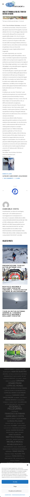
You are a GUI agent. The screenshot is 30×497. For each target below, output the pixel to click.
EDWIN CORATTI (13, 402)
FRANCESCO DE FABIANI (15, 414)
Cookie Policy (8, 494)
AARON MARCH (9, 369)
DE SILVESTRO (20, 400)
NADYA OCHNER (7, 449)
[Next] (23, 190)
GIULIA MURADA (21, 418)
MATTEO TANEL (9, 439)
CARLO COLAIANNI (10, 381)
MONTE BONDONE (8, 446)
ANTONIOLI (24, 374)
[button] (27, 465)
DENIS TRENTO (23, 397)
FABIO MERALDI (21, 404)
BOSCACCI (12, 378)
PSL (14, 458)
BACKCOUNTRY (17, 376)
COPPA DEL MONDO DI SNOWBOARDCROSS (14, 390)
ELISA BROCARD (22, 402)
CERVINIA (20, 381)
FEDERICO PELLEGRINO (15, 407)
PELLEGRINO (18, 453)
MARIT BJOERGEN (15, 434)
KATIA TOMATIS (7, 425)
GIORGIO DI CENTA (10, 418)
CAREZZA (24, 378)
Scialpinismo (23, 176)
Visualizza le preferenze (15, 491)
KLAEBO (14, 425)
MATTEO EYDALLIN (15, 437)
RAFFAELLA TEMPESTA (14, 460)
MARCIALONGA (10, 432)
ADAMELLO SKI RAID (20, 369)
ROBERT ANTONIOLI (15, 463)
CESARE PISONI (15, 383)
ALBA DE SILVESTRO (19, 371)
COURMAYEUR (8, 395)
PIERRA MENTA (17, 456)
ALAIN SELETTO (7, 371)
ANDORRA (5, 374)
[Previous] (7, 190)
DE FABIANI (16, 397)
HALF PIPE (19, 423)
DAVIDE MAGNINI (8, 397)
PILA (23, 456)
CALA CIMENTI (19, 378)
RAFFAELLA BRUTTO (20, 458)
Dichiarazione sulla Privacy (18, 494)
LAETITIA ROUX (22, 425)
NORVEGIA (9, 451)
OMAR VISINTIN (18, 451)
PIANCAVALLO (8, 456)
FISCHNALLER (15, 411)
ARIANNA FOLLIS (8, 376)
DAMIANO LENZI (18, 395)
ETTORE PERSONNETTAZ (11, 404)
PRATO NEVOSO (9, 458)
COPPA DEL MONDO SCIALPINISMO (15, 392)
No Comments (8, 178)
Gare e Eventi (14, 176)
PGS (23, 453)
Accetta (15, 482)
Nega (15, 486)
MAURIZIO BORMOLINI (18, 439)
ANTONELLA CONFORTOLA (14, 374)
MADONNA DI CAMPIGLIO (19, 428)
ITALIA (22, 423)
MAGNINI (8, 430)
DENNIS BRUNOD (11, 400)
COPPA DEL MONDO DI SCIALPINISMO (15, 388)
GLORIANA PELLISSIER (14, 421)
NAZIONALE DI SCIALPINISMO (19, 449)
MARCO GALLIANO (19, 432)
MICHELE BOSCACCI (15, 444)
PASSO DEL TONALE (9, 453)
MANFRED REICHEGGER (17, 430)
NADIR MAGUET (22, 446)
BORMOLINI (6, 378)
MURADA (15, 446)
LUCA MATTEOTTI (8, 427)
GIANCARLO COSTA (15, 416)
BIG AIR (24, 376)
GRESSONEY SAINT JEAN (10, 423)
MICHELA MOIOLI (15, 442)
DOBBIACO (6, 402)
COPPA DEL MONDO (15, 386)
